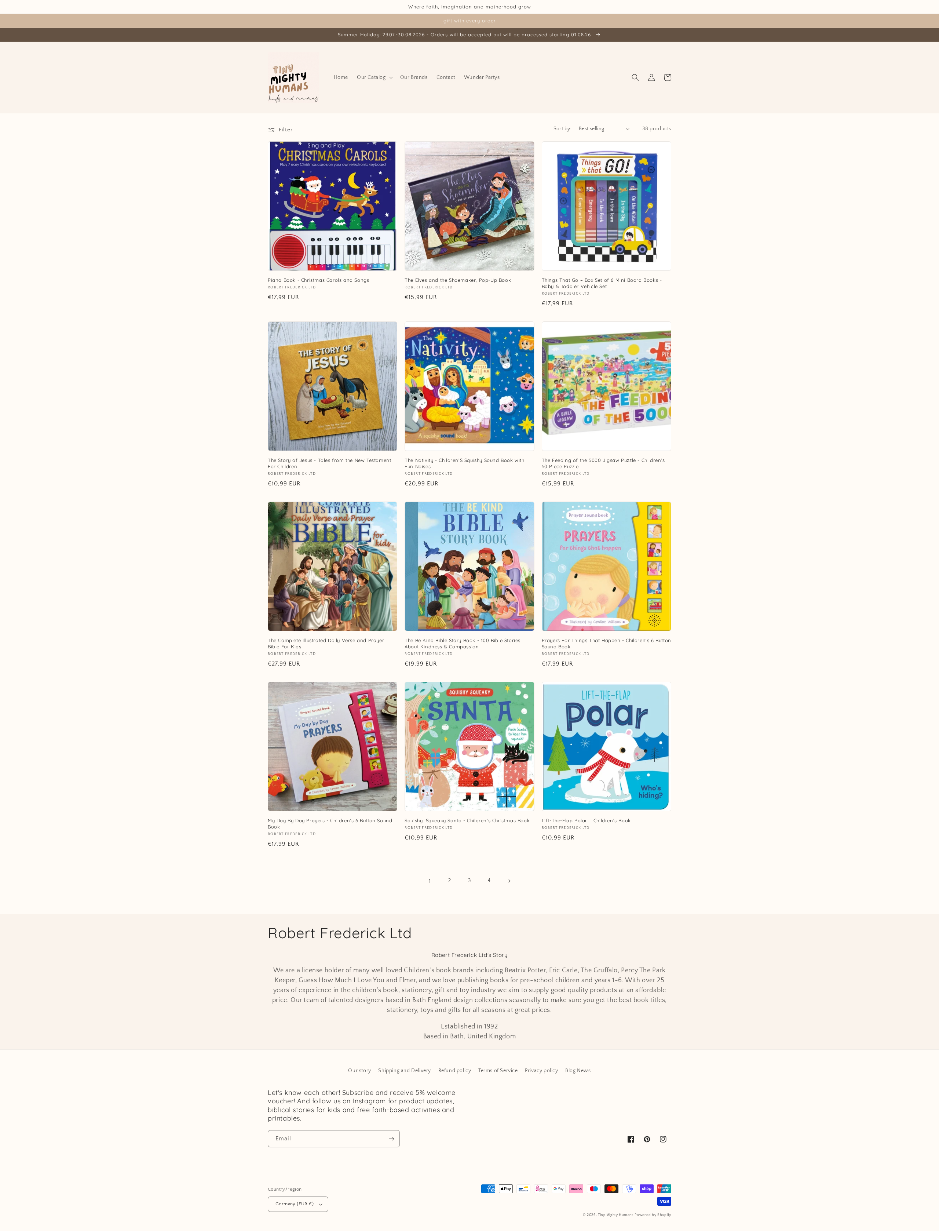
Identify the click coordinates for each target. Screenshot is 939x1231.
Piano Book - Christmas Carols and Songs (318, 280)
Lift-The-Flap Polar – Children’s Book (586, 820)
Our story (359, 1071)
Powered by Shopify (653, 1215)
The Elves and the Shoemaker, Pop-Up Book (458, 280)
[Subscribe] (391, 1138)
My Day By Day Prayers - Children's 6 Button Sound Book (330, 823)
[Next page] (509, 881)
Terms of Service (498, 1071)
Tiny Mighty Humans (615, 1215)
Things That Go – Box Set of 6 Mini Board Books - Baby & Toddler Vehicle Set (602, 283)
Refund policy (454, 1071)
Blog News (578, 1071)
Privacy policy (541, 1071)
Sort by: (562, 129)
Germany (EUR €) (294, 1203)
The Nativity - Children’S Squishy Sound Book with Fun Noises (464, 463)
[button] (374, 77)
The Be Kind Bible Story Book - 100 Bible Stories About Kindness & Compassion (462, 643)
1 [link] (430, 881)
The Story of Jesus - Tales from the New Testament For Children (329, 463)
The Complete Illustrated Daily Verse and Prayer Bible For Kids (326, 643)
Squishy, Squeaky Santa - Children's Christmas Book (467, 820)
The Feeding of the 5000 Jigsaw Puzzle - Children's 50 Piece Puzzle (603, 463)
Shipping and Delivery (404, 1071)
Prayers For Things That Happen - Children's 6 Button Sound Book (606, 643)
